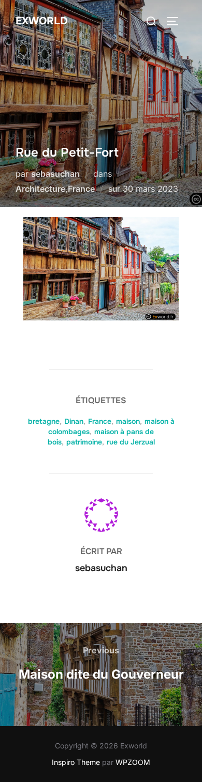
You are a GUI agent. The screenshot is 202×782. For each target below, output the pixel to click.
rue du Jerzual (131, 442)
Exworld (42, 20)
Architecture (40, 188)
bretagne (44, 421)
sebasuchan (55, 173)
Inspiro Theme (76, 762)
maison (128, 421)
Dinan (73, 421)
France (81, 188)
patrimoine (84, 442)
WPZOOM (133, 762)
